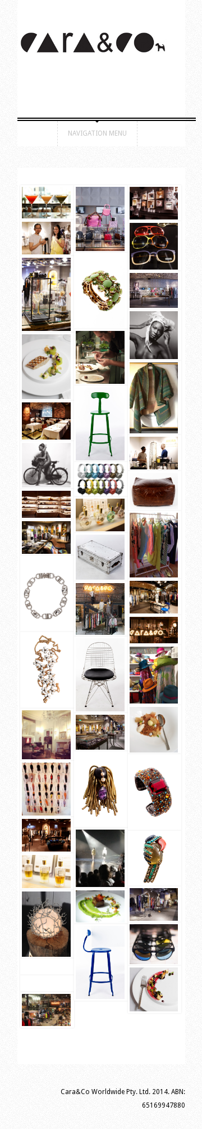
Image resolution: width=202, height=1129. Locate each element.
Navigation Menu (97, 133)
